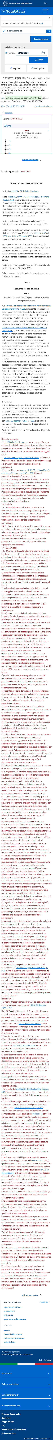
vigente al (11, 52)
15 (31, 470)
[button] (43, 52)
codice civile (37, 1113)
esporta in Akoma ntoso (13, 1334)
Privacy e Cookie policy (11, 1414)
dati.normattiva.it (9, 1433)
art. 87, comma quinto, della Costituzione (21, 457)
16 (34, 470)
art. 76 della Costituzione (14, 442)
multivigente (39, 68)
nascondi (8, 112)
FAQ (3, 1425)
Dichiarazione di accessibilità (14, 1429)
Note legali (6, 1417)
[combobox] (26, 30)
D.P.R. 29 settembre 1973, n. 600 (29, 1107)
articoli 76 (13, 191)
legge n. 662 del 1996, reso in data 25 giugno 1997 (26, 234)
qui (42, 23)
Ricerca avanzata (40, 38)
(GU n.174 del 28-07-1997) (13, 106)
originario (16, 68)
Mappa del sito (8, 1421)
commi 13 (24, 470)
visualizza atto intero (43, 106)
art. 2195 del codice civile (30, 1023)
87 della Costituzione (29, 191)
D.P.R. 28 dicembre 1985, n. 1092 (20, 420)
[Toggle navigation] (45, 11)
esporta (7, 1330)
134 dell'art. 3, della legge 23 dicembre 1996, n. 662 (25, 471)
